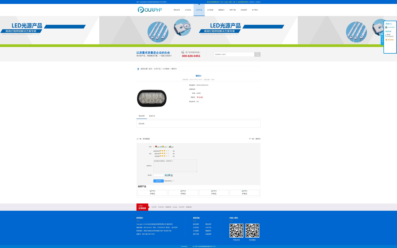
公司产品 (199, 10)
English (226, 2)
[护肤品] (152, 191)
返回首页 (252, 2)
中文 (222, 2)
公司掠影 (210, 10)
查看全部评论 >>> (169, 181)
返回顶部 (196, 224)
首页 (150, 69)
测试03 (258, 139)
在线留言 (258, 2)
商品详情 (142, 116)
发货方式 (152, 116)
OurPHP (154, 207)
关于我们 (255, 10)
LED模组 (166, 69)
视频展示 (221, 10)
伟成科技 (168, 207)
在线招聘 (244, 10)
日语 (234, 2)
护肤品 (152, 193)
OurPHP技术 (391, 27)
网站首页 (177, 10)
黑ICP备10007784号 (148, 234)
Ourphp (175, 207)
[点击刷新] (169, 175)
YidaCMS (161, 207)
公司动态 (188, 10)
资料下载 (233, 10)
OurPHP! (190, 246)
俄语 (230, 2)
